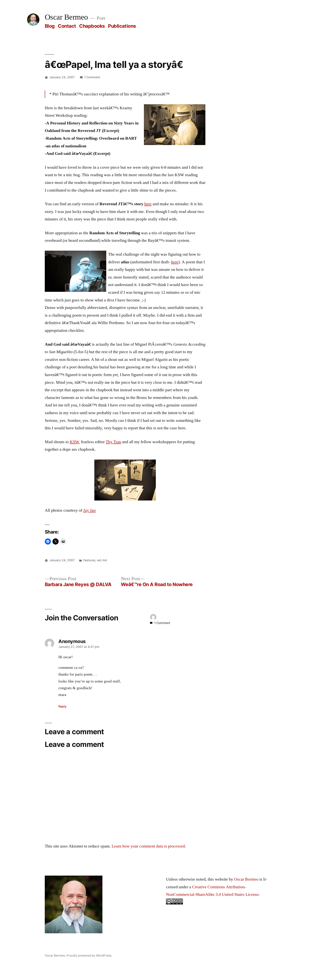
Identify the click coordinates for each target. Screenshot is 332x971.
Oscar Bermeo (66, 17)
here (148, 204)
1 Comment (92, 77)
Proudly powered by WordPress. (89, 955)
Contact (67, 26)
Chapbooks (92, 26)
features (89, 560)
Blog (50, 26)
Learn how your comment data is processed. (149, 846)
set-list (102, 560)
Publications (122, 26)
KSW (74, 442)
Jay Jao (89, 510)
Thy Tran (113, 442)
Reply (62, 706)
